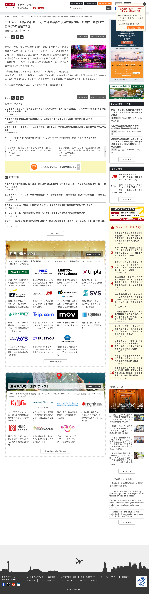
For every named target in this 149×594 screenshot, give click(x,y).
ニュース (14, 16)
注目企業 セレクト (23, 253)
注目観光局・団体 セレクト (30, 386)
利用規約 (125, 577)
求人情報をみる (90, 3)
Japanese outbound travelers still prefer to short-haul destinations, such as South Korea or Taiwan (126, 513)
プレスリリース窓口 (67, 580)
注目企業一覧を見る (55, 361)
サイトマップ (30, 580)
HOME (7, 16)
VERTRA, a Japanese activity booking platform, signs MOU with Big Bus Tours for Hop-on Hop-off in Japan (126, 493)
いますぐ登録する (136, 28)
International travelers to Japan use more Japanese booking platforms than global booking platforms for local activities (126, 503)
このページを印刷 (98, 36)
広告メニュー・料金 (47, 580)
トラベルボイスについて (34, 577)
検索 (109, 8)
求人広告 (82, 580)
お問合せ (94, 580)
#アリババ (25, 30)
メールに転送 (82, 36)
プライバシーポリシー (109, 577)
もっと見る (55, 233)
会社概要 (51, 577)
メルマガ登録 (106, 3)
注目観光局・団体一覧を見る (55, 451)
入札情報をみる (76, 3)
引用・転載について (88, 577)
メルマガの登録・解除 (68, 577)
